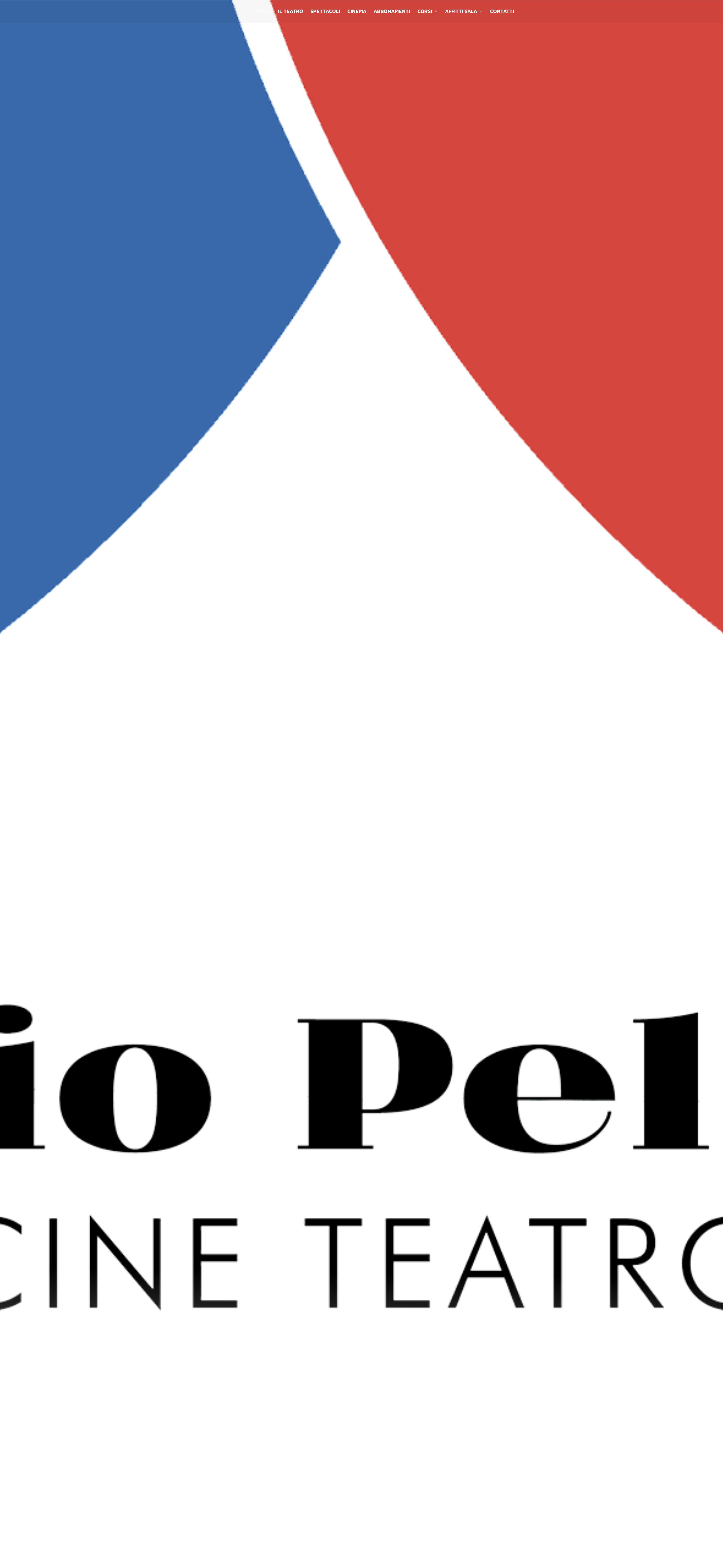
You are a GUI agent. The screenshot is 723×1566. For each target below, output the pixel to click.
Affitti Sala (461, 11)
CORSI (424, 11)
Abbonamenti (392, 11)
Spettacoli (325, 11)
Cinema (356, 11)
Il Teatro (290, 11)
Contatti (502, 11)
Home (263, 11)
